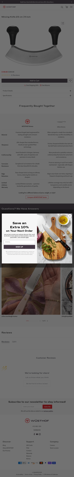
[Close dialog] (69, 215)
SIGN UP (19, 247)
